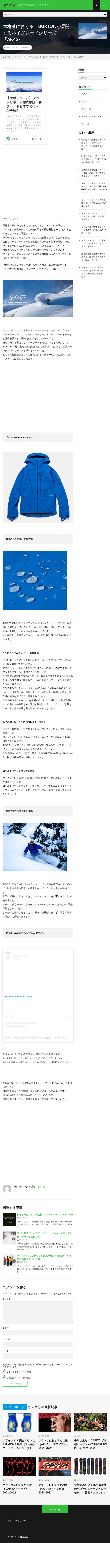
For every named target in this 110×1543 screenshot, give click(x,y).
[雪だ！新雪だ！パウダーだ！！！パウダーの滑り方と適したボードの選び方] (9, 1238)
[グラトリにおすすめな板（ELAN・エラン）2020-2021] (9, 1219)
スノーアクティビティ (91, 116)
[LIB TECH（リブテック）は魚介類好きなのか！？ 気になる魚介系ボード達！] (9, 1260)
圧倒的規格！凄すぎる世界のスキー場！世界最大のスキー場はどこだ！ (93, 257)
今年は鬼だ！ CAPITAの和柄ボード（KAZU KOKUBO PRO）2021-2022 (90, 1444)
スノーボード (24, 47)
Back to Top (55, 1509)
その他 (84, 94)
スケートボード (88, 109)
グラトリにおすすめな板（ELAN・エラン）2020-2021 (45, 1214)
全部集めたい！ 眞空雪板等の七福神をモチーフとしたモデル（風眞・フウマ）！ (90, 1488)
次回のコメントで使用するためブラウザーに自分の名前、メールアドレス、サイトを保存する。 (38, 1366)
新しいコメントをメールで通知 (17, 1372)
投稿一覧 (41, 1187)
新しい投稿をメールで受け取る (17, 1377)
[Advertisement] (38, 182)
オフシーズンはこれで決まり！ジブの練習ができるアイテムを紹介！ (93, 243)
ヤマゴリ (24, 1536)
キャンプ (85, 101)
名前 (6, 1328)
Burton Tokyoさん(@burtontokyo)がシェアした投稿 (28, 1037)
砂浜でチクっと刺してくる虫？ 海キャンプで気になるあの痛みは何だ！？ (93, 159)
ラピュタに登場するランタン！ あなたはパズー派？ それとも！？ (93, 230)
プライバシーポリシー (16, 1520)
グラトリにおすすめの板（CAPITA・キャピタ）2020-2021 (53, 1488)
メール (7, 1339)
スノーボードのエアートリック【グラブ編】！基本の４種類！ (93, 216)
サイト (6, 1351)
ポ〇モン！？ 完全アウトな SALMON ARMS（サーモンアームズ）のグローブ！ (19, 1444)
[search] (105, 14)
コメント (7, 1299)
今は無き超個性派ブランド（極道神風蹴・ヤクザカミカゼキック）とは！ (93, 172)
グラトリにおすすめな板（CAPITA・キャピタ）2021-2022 (17, 1488)
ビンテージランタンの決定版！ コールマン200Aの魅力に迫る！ (94, 202)
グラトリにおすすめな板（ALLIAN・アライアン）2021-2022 (54, 1444)
